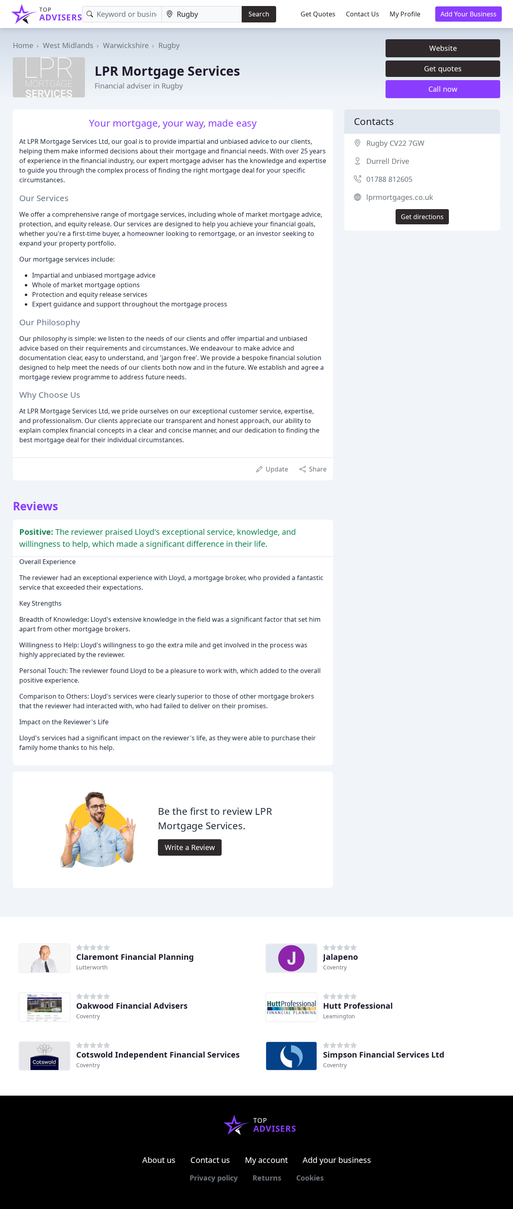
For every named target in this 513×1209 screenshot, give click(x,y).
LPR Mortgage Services (167, 70)
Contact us (210, 1160)
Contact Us (362, 14)
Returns (266, 1178)
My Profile (405, 14)
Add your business (337, 1160)
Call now (442, 89)
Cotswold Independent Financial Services (158, 1054)
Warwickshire (126, 45)
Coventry (335, 967)
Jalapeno (340, 956)
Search (258, 14)
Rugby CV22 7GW (395, 143)
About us (159, 1160)
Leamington (339, 1016)
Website (443, 48)
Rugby (169, 45)
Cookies (310, 1178)
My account (266, 1160)
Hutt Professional (358, 1005)
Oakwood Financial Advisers (132, 1005)
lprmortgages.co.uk (399, 197)
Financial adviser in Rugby (139, 86)
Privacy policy (214, 1178)
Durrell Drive (387, 161)
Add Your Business (468, 14)
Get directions (422, 216)
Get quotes (443, 68)
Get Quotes (318, 14)
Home (23, 45)
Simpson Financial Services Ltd (383, 1054)
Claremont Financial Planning (135, 956)
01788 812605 (389, 179)
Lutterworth (92, 967)
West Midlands (68, 45)
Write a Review (190, 847)
